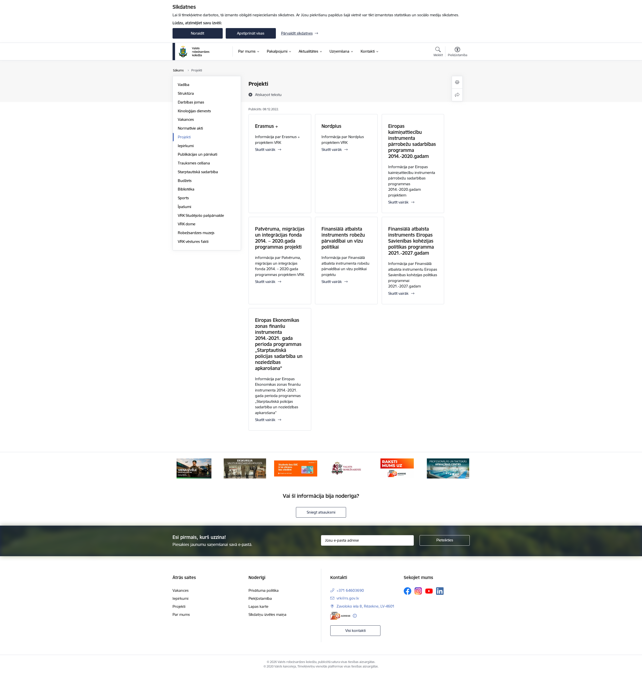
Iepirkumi (186, 145)
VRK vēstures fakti (193, 241)
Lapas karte (258, 606)
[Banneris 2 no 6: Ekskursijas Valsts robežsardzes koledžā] (245, 468)
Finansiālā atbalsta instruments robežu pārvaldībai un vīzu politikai (343, 238)
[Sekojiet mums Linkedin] (440, 591)
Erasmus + (266, 126)
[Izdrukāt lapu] (457, 82)
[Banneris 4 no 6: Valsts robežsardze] (346, 468)
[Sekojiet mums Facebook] (407, 591)
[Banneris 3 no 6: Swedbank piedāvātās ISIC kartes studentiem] (295, 468)
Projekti (184, 137)
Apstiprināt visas (250, 33)
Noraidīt (197, 33)
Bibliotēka (186, 189)
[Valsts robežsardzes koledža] (194, 52)
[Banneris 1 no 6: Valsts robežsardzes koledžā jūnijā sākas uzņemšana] (194, 468)
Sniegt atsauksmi (321, 512)
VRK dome (186, 224)
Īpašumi (184, 206)
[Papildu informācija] (355, 616)
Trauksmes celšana (194, 163)
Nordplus (331, 126)
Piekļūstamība (260, 598)
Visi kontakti (355, 630)
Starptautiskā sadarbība (198, 171)
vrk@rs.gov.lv (348, 598)
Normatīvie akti (190, 128)
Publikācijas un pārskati (197, 154)
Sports (183, 198)
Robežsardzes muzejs (196, 232)
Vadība (183, 84)
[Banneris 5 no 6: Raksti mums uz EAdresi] (397, 468)
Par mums (181, 614)
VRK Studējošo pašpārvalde (201, 215)
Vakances (186, 119)
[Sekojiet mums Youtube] (429, 591)
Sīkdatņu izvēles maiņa (267, 614)
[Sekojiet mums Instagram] (418, 591)
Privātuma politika (264, 590)
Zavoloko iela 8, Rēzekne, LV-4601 (365, 606)
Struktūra (186, 93)
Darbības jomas (191, 102)
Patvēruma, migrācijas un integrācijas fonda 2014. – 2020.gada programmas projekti (279, 238)
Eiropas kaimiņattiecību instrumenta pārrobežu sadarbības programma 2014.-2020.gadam (412, 141)
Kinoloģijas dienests (194, 111)
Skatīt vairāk (265, 149)
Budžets (185, 180)
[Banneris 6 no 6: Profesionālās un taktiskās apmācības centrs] (448, 468)
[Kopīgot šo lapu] (457, 95)
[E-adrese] (340, 616)
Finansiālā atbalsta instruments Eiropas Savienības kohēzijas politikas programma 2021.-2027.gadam (411, 241)
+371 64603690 (350, 590)
